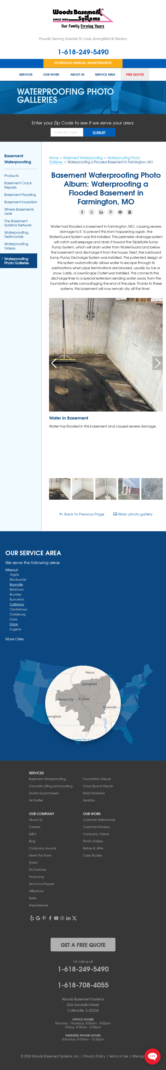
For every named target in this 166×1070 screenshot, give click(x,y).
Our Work (51, 74)
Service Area (105, 74)
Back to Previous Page (83, 514)
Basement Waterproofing (17, 159)
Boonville (16, 584)
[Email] (120, 212)
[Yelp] (32, 918)
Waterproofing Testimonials (16, 234)
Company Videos (96, 834)
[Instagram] (62, 918)
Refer (33, 898)
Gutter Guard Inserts (44, 793)
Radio (33, 862)
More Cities (14, 638)
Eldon (14, 624)
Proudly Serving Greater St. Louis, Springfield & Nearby (83, 38)
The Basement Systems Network (18, 223)
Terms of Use (118, 1056)
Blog (32, 841)
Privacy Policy (94, 1056)
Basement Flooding (20, 194)
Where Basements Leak (19, 211)
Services (25, 74)
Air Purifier (36, 800)
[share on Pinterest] (110, 212)
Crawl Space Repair (98, 786)
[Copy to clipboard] (129, 212)
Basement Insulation (20, 202)
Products (11, 175)
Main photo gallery (135, 514)
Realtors (89, 800)
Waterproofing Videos (16, 246)
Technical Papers (41, 884)
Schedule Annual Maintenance (83, 63)
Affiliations (36, 891)
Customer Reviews (96, 827)
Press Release (38, 905)
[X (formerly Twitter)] (74, 918)
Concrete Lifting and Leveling (50, 786)
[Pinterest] (44, 918)
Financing (36, 876)
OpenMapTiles (79, 739)
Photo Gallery (93, 841)
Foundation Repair (97, 779)
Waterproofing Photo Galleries (16, 261)
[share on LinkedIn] (101, 212)
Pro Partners (37, 869)
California (17, 604)
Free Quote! (135, 74)
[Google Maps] (38, 918)
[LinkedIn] (68, 918)
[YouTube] (56, 918)
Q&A (32, 834)
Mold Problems (94, 793)
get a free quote (83, 944)
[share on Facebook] (82, 212)
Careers (34, 827)
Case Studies (92, 855)
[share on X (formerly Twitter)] (91, 212)
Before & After (93, 848)
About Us (77, 74)
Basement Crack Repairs (18, 185)
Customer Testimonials (99, 819)
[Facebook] (50, 918)
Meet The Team (40, 855)
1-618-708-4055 (83, 984)
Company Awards (42, 848)
